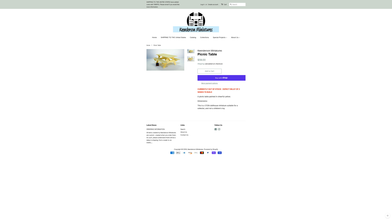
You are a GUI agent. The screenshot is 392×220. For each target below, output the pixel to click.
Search (182, 129)
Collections (204, 37)
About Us (235, 37)
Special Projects (219, 37)
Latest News (151, 125)
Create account (213, 4)
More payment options (209, 83)
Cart (225, 4)
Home (154, 37)
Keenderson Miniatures (195, 149)
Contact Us (184, 135)
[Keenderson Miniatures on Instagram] (219, 129)
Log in (202, 4)
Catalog (193, 37)
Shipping (201, 64)
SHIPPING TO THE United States (173, 37)
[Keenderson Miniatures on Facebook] (216, 129)
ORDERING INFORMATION (155, 129)
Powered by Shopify (211, 149)
